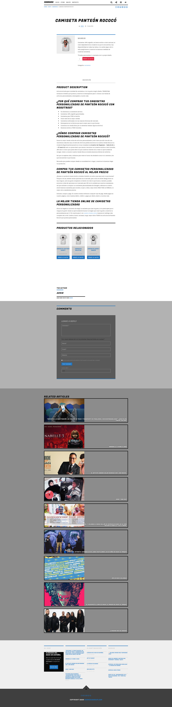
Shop (49, 7)
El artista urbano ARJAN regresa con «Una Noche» (74, 664)
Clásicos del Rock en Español (95, 652)
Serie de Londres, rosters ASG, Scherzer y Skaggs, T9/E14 (117, 659)
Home (45, 7)
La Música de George (92, 663)
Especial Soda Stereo (114, 670)
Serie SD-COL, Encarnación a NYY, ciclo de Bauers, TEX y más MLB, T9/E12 (117, 676)
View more (86, 410)
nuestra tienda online (90, 213)
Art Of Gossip (90, 658)
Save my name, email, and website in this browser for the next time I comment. (81, 360)
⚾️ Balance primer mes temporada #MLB (117, 653)
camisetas (55, 7)
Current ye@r (65, 368)
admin (82, 26)
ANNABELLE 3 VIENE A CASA (72, 659)
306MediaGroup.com (93, 700)
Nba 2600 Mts (90, 669)
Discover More (53, 667)
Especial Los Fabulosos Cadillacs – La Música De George (117, 665)
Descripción (87, 80)
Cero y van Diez (69, 669)
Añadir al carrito (88, 59)
